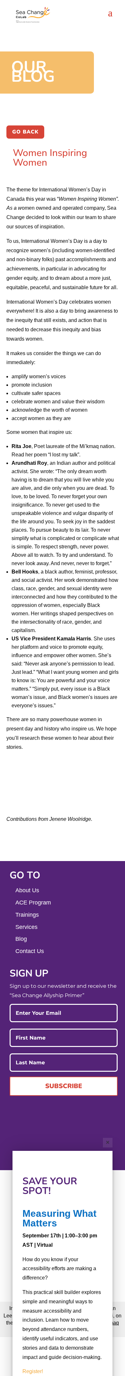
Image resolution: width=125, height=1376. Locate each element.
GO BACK (25, 131)
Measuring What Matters (59, 1218)
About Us (27, 890)
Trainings (27, 915)
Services (26, 927)
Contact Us (29, 951)
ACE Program (33, 902)
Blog (21, 939)
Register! (32, 1371)
